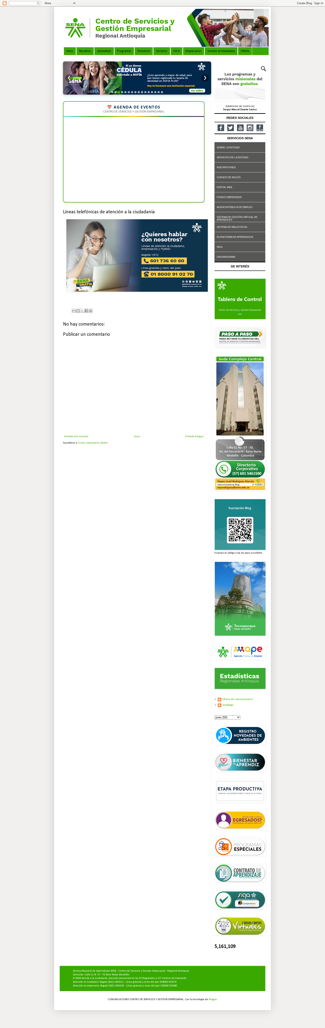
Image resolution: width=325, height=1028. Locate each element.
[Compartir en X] (82, 311)
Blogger (213, 999)
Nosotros (85, 51)
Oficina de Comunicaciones (237, 699)
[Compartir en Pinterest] (90, 311)
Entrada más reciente (76, 436)
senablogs (227, 705)
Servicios (161, 51)
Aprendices (104, 51)
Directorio (143, 51)
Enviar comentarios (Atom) (93, 443)
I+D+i (176, 51)
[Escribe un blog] (78, 311)
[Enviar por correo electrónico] (74, 311)
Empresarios (193, 51)
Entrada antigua (194, 436)
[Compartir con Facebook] (86, 311)
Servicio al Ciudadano (221, 51)
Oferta (245, 51)
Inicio (70, 51)
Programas (124, 51)
